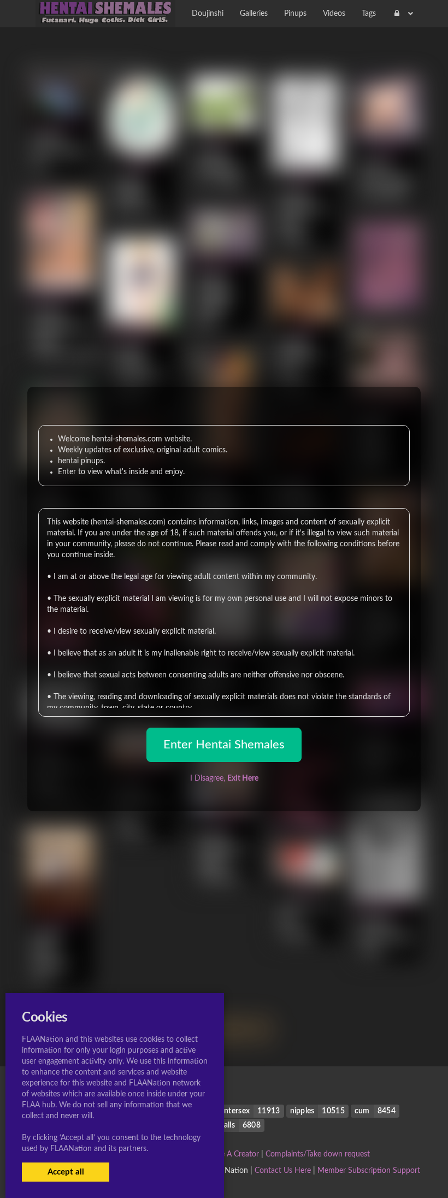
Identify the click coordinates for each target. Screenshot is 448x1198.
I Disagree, (224, 778)
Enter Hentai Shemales (224, 745)
